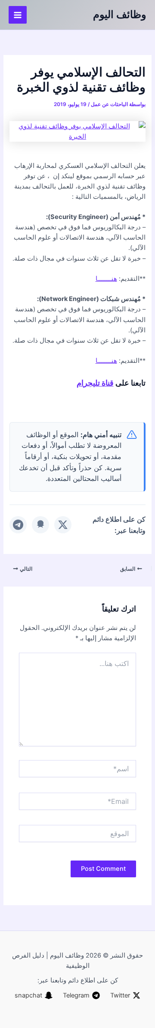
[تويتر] (62, 524)
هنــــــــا (106, 279)
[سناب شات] (40, 524)
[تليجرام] (18, 524)
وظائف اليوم (119, 14)
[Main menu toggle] (18, 15)
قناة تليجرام (95, 382)
